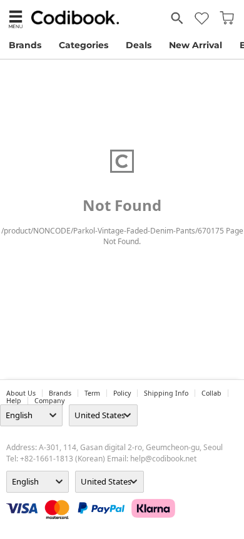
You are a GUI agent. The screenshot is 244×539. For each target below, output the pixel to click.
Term (92, 393)
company (49, 400)
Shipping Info (166, 393)
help (13, 400)
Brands (25, 45)
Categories (83, 45)
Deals (138, 45)
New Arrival (195, 45)
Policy (122, 393)
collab (211, 393)
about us (21, 393)
